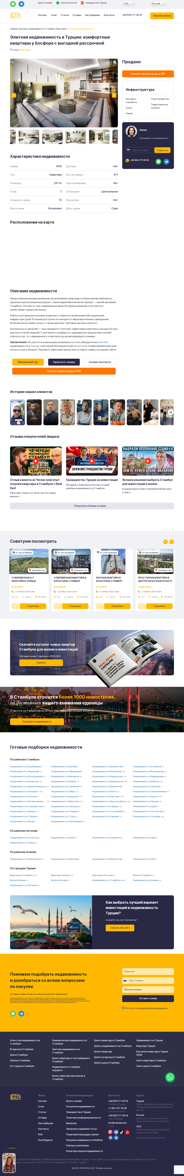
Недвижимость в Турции (149, 1040)
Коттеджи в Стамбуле (22, 1066)
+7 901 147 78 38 (117, 1108)
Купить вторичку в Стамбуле (109, 1057)
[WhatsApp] (170, 1077)
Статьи (65, 15)
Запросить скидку (64, 362)
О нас (54, 15)
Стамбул (50, 28)
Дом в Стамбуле (19, 1055)
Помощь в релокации (77, 1145)
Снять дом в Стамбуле (148, 1066)
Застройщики (92, 15)
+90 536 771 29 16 (132, 15)
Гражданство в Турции (78, 1112)
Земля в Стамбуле (20, 1060)
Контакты (109, 15)
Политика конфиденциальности (83, 1117)
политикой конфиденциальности (152, 1008)
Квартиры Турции (145, 1046)
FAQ (40, 1134)
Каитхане (61, 28)
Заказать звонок (162, 15)
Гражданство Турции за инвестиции (92, 480)
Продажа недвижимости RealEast (84, 1140)
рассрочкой (80, 345)
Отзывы (77, 15)
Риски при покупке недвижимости (84, 1151)
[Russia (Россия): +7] (129, 150)
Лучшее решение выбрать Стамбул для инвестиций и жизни (147, 482)
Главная (14, 28)
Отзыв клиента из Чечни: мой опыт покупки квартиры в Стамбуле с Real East (36, 484)
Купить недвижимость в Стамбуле (112, 1046)
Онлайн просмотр (100, 362)
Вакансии (71, 1123)
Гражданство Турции (96, 3)
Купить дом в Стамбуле (107, 1062)
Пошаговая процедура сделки (82, 1134)
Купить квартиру (103, 1051)
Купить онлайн (45, 3)
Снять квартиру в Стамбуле (151, 1060)
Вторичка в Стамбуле (21, 1049)
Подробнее (33, 606)
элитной (103, 342)
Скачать (41, 662)
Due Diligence (45, 1140)
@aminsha (161, 1138)
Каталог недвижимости (31, 28)
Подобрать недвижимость (37, 721)
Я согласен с (146, 1008)
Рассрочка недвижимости (80, 1106)
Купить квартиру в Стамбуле (109, 1040)
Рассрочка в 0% (69, 3)
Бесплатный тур (28, 362)
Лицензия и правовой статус (81, 1129)
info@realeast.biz (117, 1123)
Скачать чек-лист (120, 927)
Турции (34, 345)
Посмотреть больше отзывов (90, 506)
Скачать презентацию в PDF (64, 371)
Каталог (42, 15)
